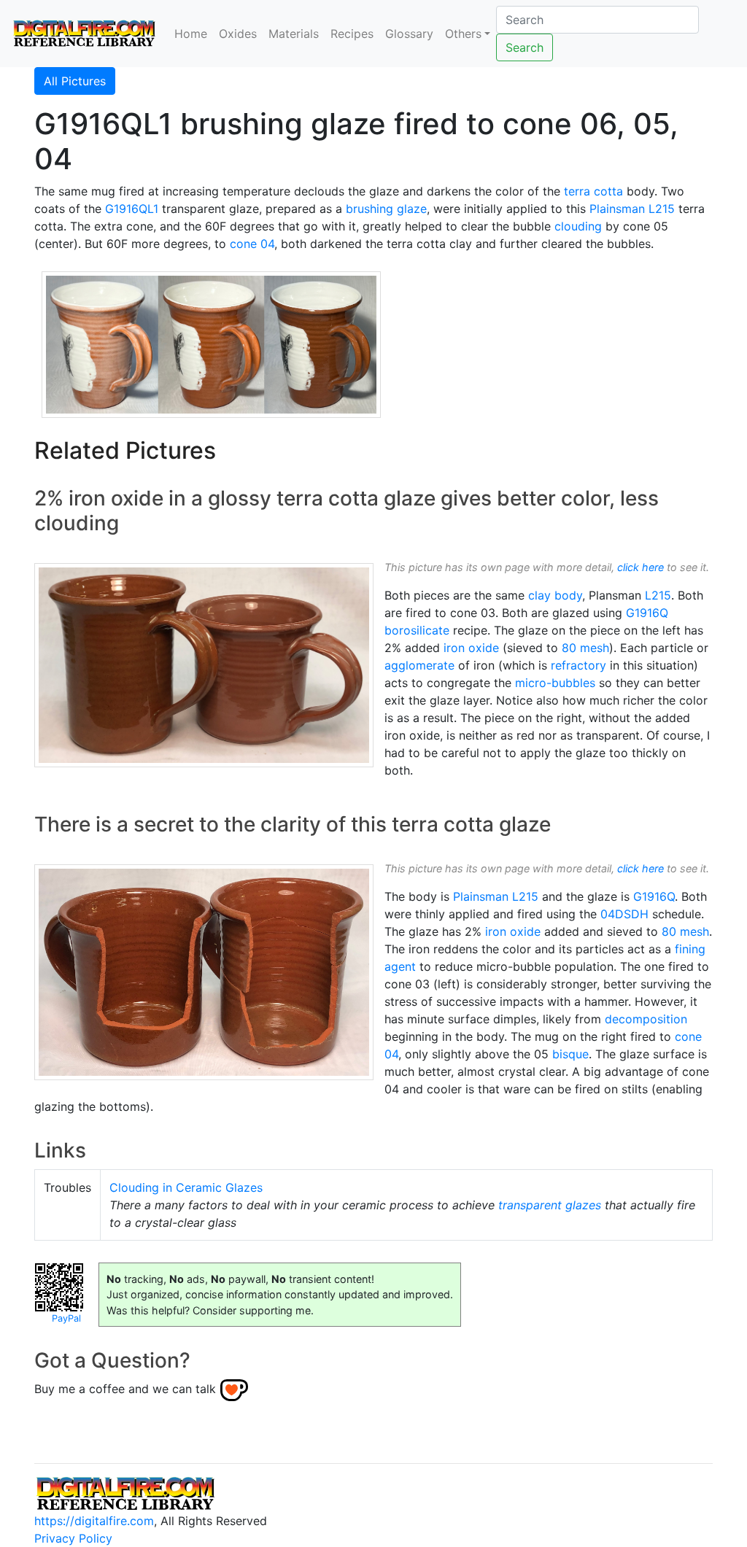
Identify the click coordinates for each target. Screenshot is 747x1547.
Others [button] (463, 33)
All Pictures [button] (75, 81)
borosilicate (416, 630)
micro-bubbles (555, 682)
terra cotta (593, 191)
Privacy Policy (73, 1538)
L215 (662, 208)
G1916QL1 (131, 208)
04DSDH (624, 914)
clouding (578, 226)
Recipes (352, 33)
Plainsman (617, 208)
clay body (555, 595)
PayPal (66, 1318)
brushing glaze (386, 208)
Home (190, 33)
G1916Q (647, 612)
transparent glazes (549, 1205)
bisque (570, 1054)
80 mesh (585, 647)
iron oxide (471, 647)
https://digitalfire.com (94, 1520)
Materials (293, 33)
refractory (578, 665)
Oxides (238, 33)
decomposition (646, 1019)
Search (524, 47)
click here (640, 567)
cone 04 (252, 243)
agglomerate (419, 665)
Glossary (409, 33)
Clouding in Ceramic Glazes (186, 1187)
